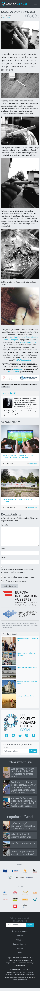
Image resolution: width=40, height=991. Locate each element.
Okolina (17, 384)
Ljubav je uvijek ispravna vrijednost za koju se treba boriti (23, 826)
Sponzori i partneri (20, 944)
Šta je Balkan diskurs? (20, 931)
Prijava (33, 751)
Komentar (5, 525)
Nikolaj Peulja (33, 463)
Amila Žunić (6, 17)
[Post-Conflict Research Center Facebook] (6, 735)
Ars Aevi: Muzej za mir (23, 843)
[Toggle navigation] (35, 4)
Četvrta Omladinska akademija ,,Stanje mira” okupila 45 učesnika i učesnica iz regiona (23, 802)
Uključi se (20, 940)
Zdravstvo (6, 387)
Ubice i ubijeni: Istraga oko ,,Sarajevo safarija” (22, 852)
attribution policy (29, 974)
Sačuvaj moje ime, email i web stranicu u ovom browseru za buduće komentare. (18, 570)
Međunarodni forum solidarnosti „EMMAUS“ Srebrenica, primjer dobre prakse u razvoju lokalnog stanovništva (23, 787)
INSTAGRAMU (13, 372)
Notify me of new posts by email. (15, 581)
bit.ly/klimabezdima (23, 360)
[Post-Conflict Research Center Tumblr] (33, 735)
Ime (3, 549)
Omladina (25, 384)
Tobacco (34, 384)
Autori (20, 953)
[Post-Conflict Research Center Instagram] (20, 735)
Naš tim (20, 936)
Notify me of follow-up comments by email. (19, 577)
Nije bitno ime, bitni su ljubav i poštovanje (23, 835)
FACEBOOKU (18, 369)
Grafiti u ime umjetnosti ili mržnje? (27, 667)
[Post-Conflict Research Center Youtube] (26, 735)
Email (3, 558)
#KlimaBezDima (8, 384)
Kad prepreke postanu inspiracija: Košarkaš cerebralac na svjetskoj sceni (23, 772)
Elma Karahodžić (32, 507)
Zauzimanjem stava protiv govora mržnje (17, 500)
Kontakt (20, 948)
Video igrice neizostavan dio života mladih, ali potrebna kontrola (18, 456)
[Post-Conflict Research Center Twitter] (13, 735)
